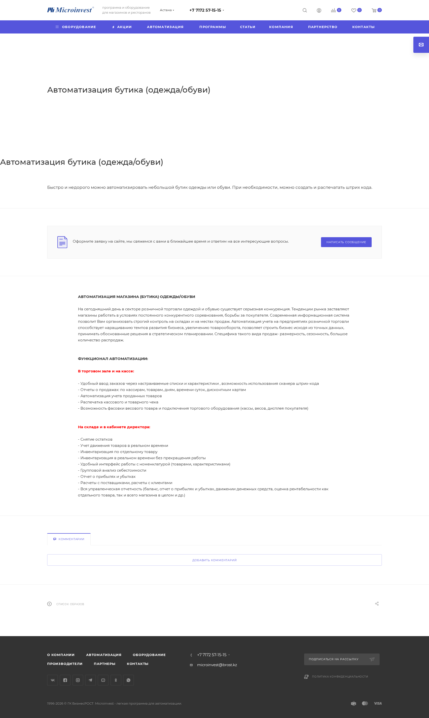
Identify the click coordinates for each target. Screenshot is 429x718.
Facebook (65, 680)
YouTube (103, 680)
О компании (61, 655)
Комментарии (71, 539)
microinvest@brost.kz (217, 664)
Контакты (137, 664)
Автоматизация (103, 655)
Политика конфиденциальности (340, 676)
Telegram (90, 680)
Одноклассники (115, 680)
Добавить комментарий (214, 560)
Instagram (77, 680)
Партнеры (104, 664)
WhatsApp (128, 680)
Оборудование (149, 655)
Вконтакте (52, 680)
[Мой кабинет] (319, 11)
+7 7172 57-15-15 (205, 10)
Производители (64, 664)
